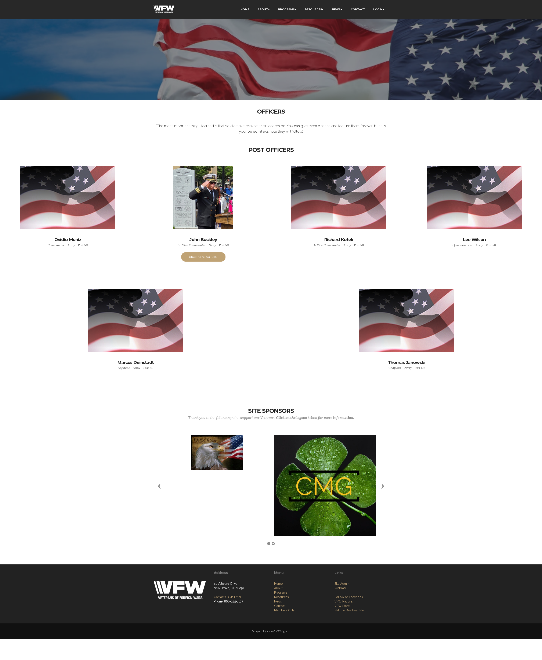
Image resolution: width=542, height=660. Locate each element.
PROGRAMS (286, 9)
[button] (159, 485)
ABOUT (263, 9)
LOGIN (377, 9)
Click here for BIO (203, 256)
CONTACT (358, 9)
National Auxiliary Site (349, 610)
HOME (245, 9)
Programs (281, 592)
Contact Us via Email (228, 597)
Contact (279, 606)
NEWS (336, 9)
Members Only (284, 610)
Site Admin (342, 583)
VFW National (344, 601)
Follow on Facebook (349, 597)
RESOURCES (313, 9)
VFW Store (342, 606)
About (278, 588)
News (278, 601)
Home (278, 583)
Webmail (341, 588)
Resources (281, 597)
